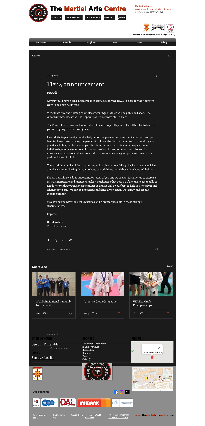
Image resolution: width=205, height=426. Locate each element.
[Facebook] (116, 392)
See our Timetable (45, 344)
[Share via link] (70, 240)
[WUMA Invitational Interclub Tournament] (53, 284)
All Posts (36, 55)
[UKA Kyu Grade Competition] (102, 284)
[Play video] (97, 376)
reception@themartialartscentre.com (153, 8)
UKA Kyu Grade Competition (101, 301)
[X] (127, 392)
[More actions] (156, 75)
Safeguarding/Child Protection (93, 416)
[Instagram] (121, 392)
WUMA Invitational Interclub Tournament (53, 303)
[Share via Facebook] (48, 240)
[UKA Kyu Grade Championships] (151, 284)
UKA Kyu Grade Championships (142, 303)
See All (170, 266)
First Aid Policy (77, 415)
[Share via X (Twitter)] (55, 240)
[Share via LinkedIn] (63, 240)
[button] (90, 42)
